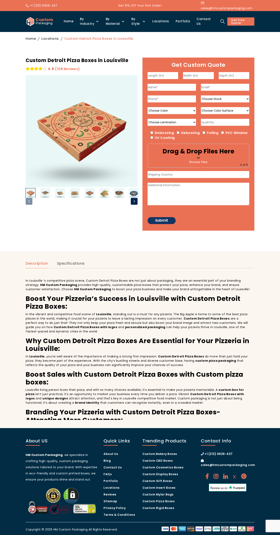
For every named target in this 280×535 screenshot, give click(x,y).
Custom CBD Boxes (157, 461)
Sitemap (110, 501)
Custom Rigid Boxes (158, 508)
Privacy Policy (115, 508)
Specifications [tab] (71, 263)
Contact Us (204, 21)
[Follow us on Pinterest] (244, 476)
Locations (160, 21)
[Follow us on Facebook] (207, 476)
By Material (113, 21)
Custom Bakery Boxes (159, 454)
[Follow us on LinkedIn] (225, 476)
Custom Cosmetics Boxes (162, 467)
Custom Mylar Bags (158, 494)
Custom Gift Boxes (157, 481)
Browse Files (198, 162)
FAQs (108, 474)
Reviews (110, 494)
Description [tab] (37, 263)
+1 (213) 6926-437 (43, 5)
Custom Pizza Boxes (158, 501)
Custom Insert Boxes (159, 488)
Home (68, 21)
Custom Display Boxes (160, 474)
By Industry (87, 21)
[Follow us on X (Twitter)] (234, 476)
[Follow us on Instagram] (216, 476)
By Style (135, 21)
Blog (107, 461)
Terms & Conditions (119, 515)
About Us (111, 454)
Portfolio (183, 21)
